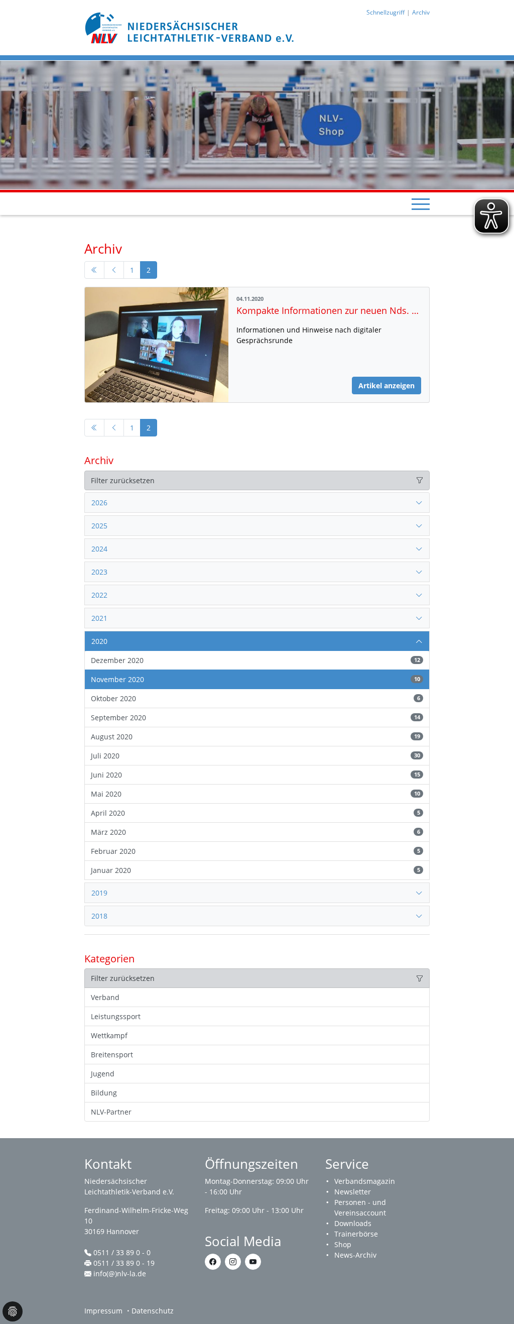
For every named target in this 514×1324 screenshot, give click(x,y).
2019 (99, 893)
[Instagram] (233, 1262)
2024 (99, 549)
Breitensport (112, 1054)
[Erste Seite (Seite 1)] (94, 270)
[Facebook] (213, 1262)
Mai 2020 (255, 794)
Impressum (103, 1310)
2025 (99, 525)
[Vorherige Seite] (114, 270)
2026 (99, 502)
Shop (342, 1244)
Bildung (104, 1092)
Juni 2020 (255, 775)
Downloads (352, 1223)
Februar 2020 (255, 851)
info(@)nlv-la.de (119, 1273)
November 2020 (255, 679)
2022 (99, 595)
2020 (99, 641)
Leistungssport (116, 1016)
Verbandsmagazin (364, 1181)
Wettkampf (109, 1035)
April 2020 (255, 813)
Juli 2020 (255, 755)
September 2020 (255, 717)
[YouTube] (253, 1262)
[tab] (257, 503)
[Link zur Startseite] (190, 27)
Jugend (102, 1073)
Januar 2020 (255, 870)
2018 (99, 916)
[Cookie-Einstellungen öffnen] (13, 1311)
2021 (99, 618)
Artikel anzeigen (386, 385)
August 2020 (255, 736)
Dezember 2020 (255, 660)
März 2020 (255, 832)
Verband (105, 997)
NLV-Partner (111, 1112)
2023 (99, 572)
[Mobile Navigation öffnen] (421, 204)
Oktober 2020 (255, 698)
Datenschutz (153, 1310)
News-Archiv (355, 1255)
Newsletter (352, 1191)
